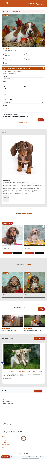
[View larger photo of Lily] (43, 226)
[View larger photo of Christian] (21, 226)
